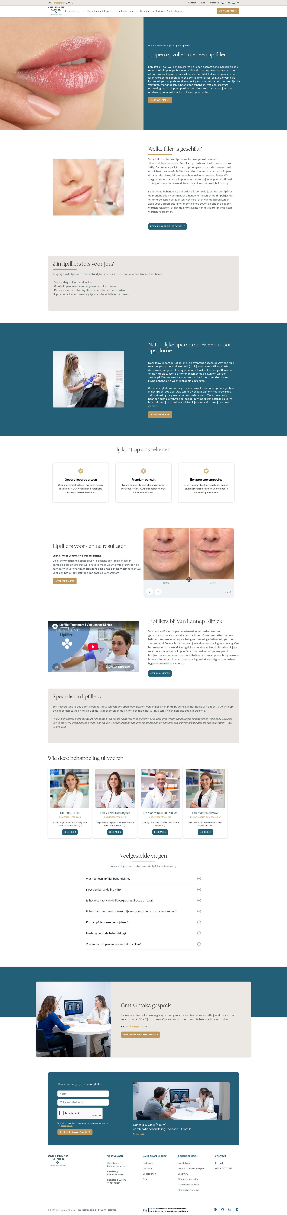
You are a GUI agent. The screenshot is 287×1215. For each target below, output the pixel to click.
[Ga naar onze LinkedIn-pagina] (237, 1210)
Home (151, 45)
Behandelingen (164, 45)
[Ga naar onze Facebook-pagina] (216, 1210)
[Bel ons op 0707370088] (222, 3)
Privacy (102, 1209)
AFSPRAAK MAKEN (228, 11)
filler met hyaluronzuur (163, 163)
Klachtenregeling (87, 1209)
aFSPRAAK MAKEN (160, 673)
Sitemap (112, 1209)
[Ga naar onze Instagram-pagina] (230, 1210)
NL (229, 2)
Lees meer (70, 832)
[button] (232, 2)
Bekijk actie (139, 1134)
